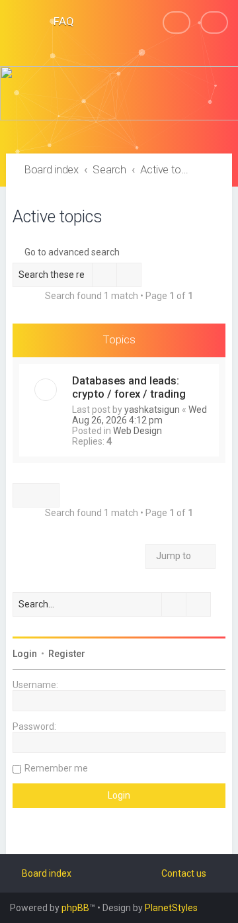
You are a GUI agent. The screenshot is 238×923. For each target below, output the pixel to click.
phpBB (75, 907)
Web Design (137, 430)
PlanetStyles (171, 907)
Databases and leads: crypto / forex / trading (129, 387)
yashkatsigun (152, 409)
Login (25, 653)
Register (66, 653)
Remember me (56, 768)
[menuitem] (57, 21)
